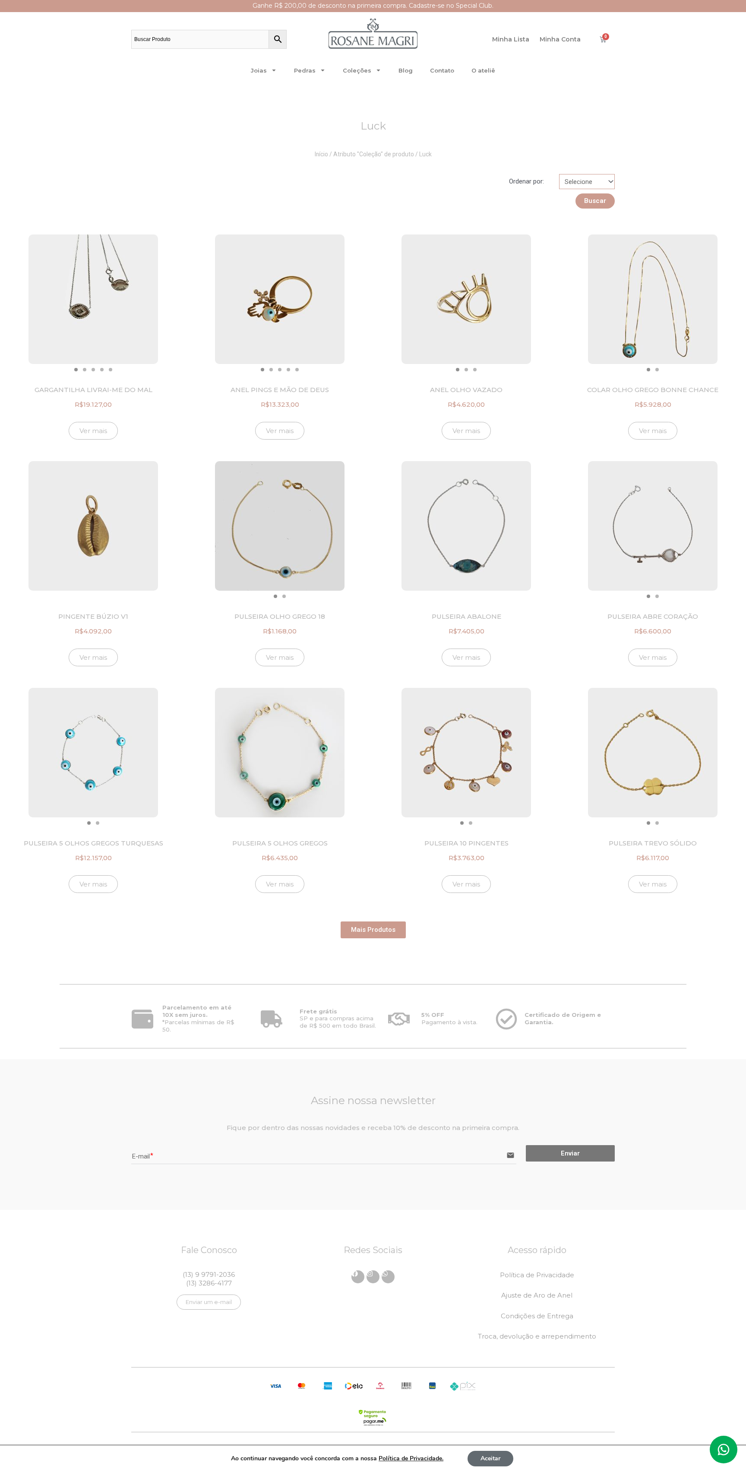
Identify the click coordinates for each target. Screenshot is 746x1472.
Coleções (357, 70)
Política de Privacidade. (411, 1458)
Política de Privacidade (537, 1275)
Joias (259, 70)
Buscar (595, 201)
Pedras (305, 70)
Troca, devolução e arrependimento (537, 1336)
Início (321, 154)
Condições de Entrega (537, 1316)
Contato (442, 70)
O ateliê (483, 70)
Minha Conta (560, 39)
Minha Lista (510, 39)
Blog (405, 70)
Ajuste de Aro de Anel (536, 1295)
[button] (76, 369)
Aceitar (490, 1458)
